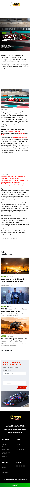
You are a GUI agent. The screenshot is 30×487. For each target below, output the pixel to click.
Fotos (18, 444)
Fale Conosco (5, 472)
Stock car (4, 456)
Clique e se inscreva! (14, 131)
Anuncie (4, 470)
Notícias (4, 32)
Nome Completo (7, 370)
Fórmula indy (5, 449)
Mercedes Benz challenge (6, 452)
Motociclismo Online (20, 450)
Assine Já (15, 485)
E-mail (4, 379)
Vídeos (19, 446)
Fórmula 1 (4, 446)
